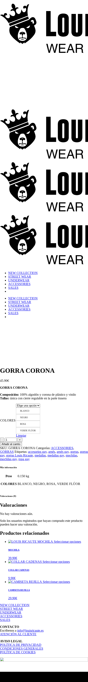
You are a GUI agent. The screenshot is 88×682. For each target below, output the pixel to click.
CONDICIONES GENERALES (21, 648)
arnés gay (63, 451)
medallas (40, 455)
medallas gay (55, 455)
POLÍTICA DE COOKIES (18, 652)
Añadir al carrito (11, 444)
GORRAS (7, 451)
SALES (5, 620)
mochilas (71, 455)
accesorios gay (37, 451)
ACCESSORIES (62, 448)
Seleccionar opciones (67, 541)
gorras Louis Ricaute (19, 455)
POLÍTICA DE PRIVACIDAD (20, 645)
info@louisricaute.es (30, 630)
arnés (51, 451)
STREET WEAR (11, 609)
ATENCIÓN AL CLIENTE (18, 634)
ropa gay (24, 459)
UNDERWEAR (10, 612)
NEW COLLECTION (14, 605)
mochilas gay (8, 459)
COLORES (8, 420)
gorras (74, 451)
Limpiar (21, 435)
